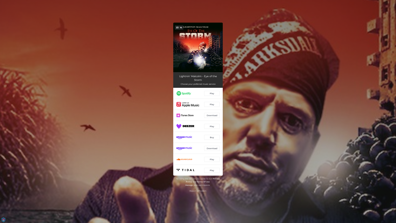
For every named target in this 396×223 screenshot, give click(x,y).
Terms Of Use (203, 182)
